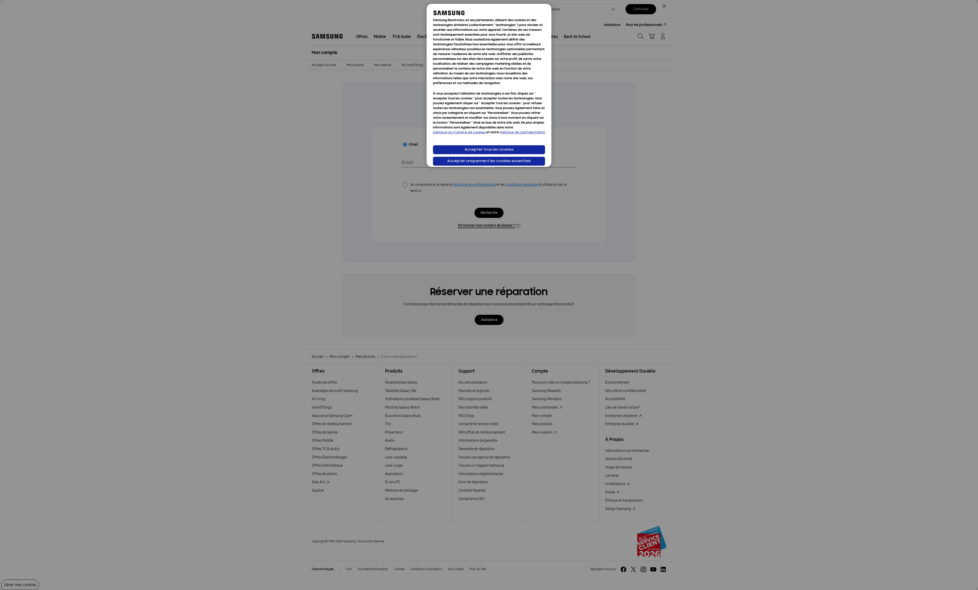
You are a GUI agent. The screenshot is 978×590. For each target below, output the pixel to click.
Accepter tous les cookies (489, 150)
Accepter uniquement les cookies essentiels (489, 161)
